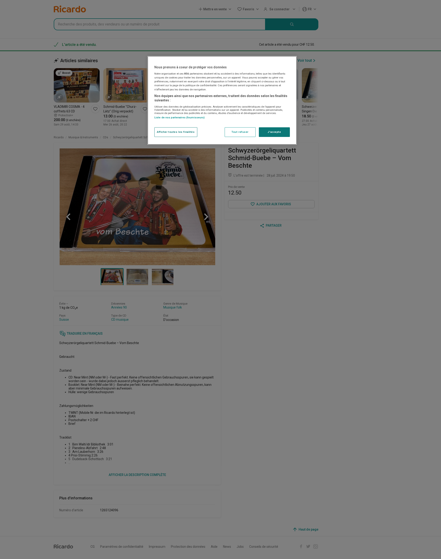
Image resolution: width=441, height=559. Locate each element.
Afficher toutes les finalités (176, 131)
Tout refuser (240, 131)
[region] (222, 100)
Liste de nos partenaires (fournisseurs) (179, 117)
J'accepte (274, 131)
